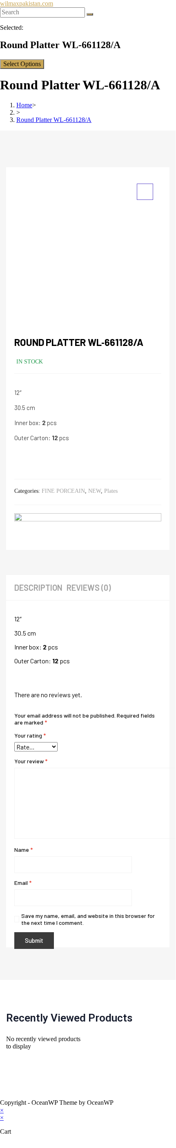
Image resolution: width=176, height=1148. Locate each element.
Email (22, 882)
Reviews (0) (89, 587)
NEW (94, 491)
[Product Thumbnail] (145, 192)
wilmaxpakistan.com (26, 3)
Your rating (30, 735)
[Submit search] (90, 14)
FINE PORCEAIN (63, 491)
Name (23, 849)
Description (38, 587)
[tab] (40, 587)
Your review (30, 761)
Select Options (22, 63)
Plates (111, 491)
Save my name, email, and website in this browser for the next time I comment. (88, 919)
